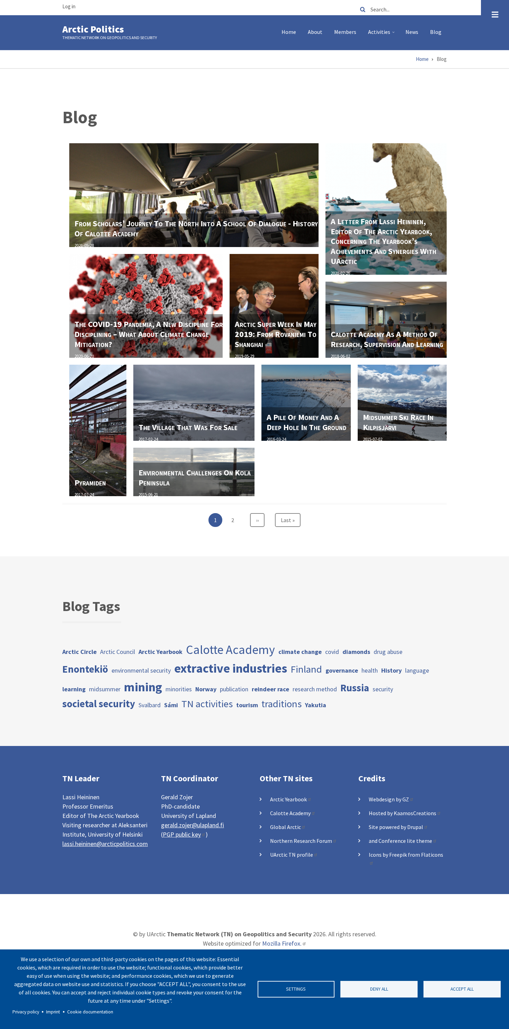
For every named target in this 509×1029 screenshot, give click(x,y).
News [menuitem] (411, 31)
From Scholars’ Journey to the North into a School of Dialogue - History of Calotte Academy (196, 228)
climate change (300, 652)
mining (143, 687)
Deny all (379, 989)
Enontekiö (85, 669)
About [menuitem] (315, 31)
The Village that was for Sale (188, 427)
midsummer (104, 689)
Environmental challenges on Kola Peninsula (195, 477)
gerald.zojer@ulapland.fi (192, 825)
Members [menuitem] (345, 31)
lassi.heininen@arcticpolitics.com (105, 844)
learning (74, 689)
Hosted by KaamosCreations (402, 813)
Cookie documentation (90, 1012)
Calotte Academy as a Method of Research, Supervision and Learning (387, 339)
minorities (179, 689)
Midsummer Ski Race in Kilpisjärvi (398, 422)
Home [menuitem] (289, 31)
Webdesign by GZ (389, 799)
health (369, 670)
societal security (98, 704)
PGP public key (182, 834)
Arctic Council (117, 652)
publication (234, 689)
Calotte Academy (230, 649)
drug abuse (388, 652)
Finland (306, 669)
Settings (296, 989)
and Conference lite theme (400, 840)
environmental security (141, 670)
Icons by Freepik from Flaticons (406, 854)
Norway (205, 689)
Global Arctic (285, 826)
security (383, 689)
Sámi (171, 705)
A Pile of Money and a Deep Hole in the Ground (306, 422)
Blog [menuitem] (435, 31)
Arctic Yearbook (160, 652)
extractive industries (230, 668)
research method (315, 689)
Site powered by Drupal (396, 826)
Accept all (462, 989)
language (417, 670)
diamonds (356, 652)
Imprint (53, 1012)
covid (332, 652)
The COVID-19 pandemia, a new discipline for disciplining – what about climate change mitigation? (148, 334)
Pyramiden (90, 482)
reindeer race (270, 689)
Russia (354, 688)
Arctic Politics (93, 29)
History (391, 670)
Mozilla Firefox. (282, 943)
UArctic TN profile (291, 854)
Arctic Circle (79, 652)
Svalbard (150, 705)
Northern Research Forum (301, 840)
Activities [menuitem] (382, 34)
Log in (68, 6)
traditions (281, 704)
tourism (247, 705)
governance (341, 670)
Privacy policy (25, 1012)
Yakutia (315, 705)
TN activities (207, 704)
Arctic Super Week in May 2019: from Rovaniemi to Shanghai (275, 334)
